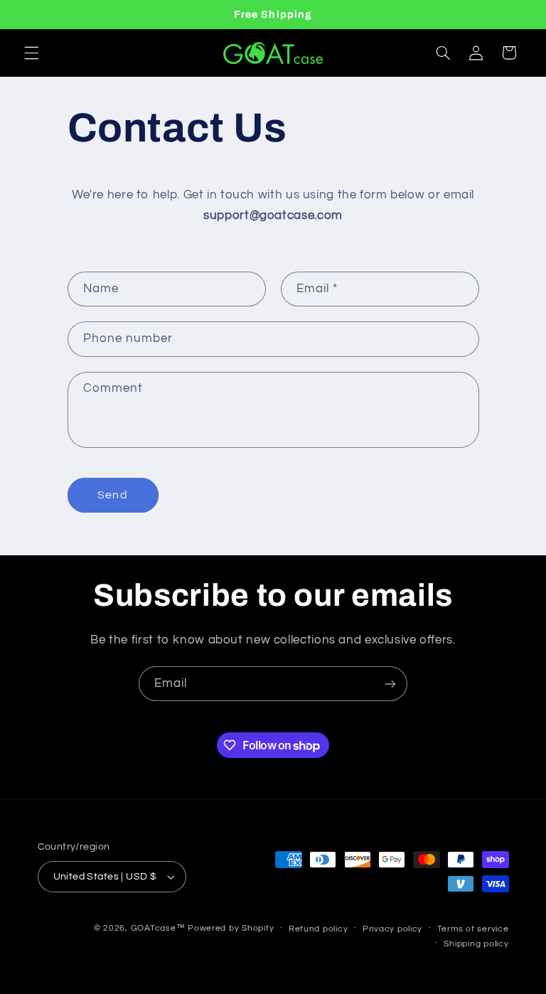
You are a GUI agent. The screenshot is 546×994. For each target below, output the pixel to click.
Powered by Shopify (231, 928)
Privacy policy (392, 929)
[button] (31, 52)
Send (112, 495)
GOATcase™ (158, 928)
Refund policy (318, 929)
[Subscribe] (390, 683)
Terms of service (473, 929)
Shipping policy (476, 944)
